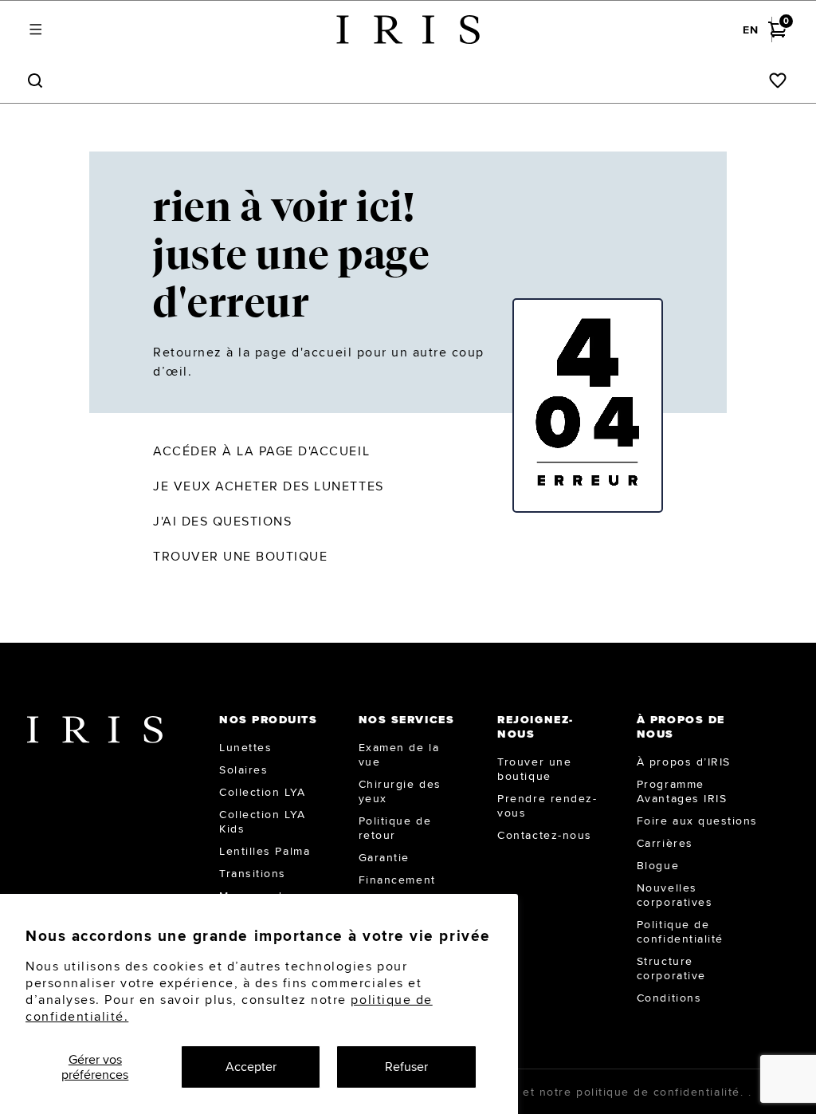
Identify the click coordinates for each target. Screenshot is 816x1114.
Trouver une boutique (534, 769)
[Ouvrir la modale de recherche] (35, 81)
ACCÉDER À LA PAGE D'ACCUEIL (261, 451)
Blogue (658, 865)
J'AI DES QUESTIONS (222, 521)
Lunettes (245, 747)
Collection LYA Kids (262, 821)
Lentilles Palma (264, 851)
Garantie (384, 857)
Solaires (243, 769)
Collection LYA (262, 792)
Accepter (251, 1066)
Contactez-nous (544, 835)
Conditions (669, 998)
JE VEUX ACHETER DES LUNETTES (268, 486)
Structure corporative (671, 968)
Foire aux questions (697, 821)
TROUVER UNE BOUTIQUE (240, 556)
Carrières (665, 843)
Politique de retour (395, 828)
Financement (397, 880)
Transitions (252, 873)
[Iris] (408, 29)
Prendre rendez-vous (547, 805)
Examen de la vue (399, 754)
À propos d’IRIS (684, 762)
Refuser (406, 1066)
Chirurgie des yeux (400, 791)
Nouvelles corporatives (674, 895)
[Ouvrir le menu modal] (35, 30)
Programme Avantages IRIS (682, 791)
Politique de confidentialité (680, 931)
